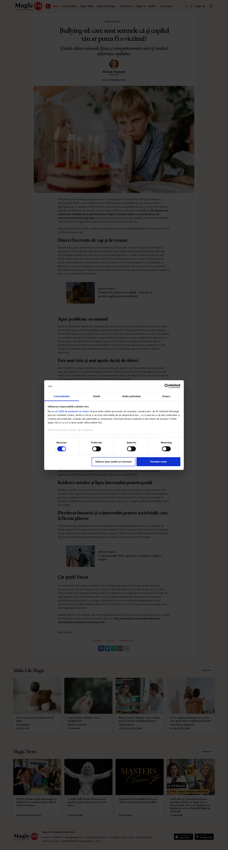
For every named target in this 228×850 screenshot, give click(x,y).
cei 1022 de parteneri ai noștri (72, 411)
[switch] (96, 448)
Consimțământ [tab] (62, 396)
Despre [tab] (166, 396)
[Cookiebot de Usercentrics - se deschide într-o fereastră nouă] (166, 386)
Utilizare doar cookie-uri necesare (113, 461)
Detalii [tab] (96, 396)
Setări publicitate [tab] (131, 396)
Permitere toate (158, 461)
